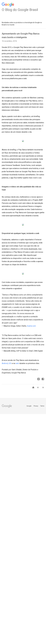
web (17, 363)
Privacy (36, 406)
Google (29, 406)
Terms (42, 406)
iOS (10, 363)
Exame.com (31, 326)
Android (5, 363)
